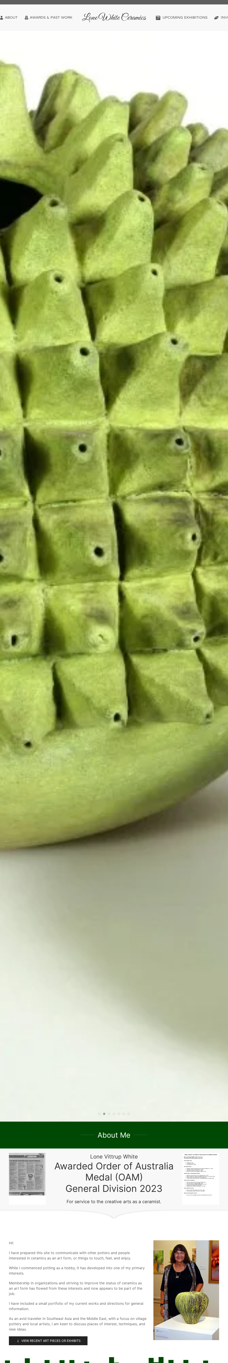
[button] (10, 576)
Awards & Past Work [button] (51, 17)
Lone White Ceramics (114, 17)
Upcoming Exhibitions (185, 17)
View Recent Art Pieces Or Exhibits (51, 1341)
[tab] (99, 1114)
